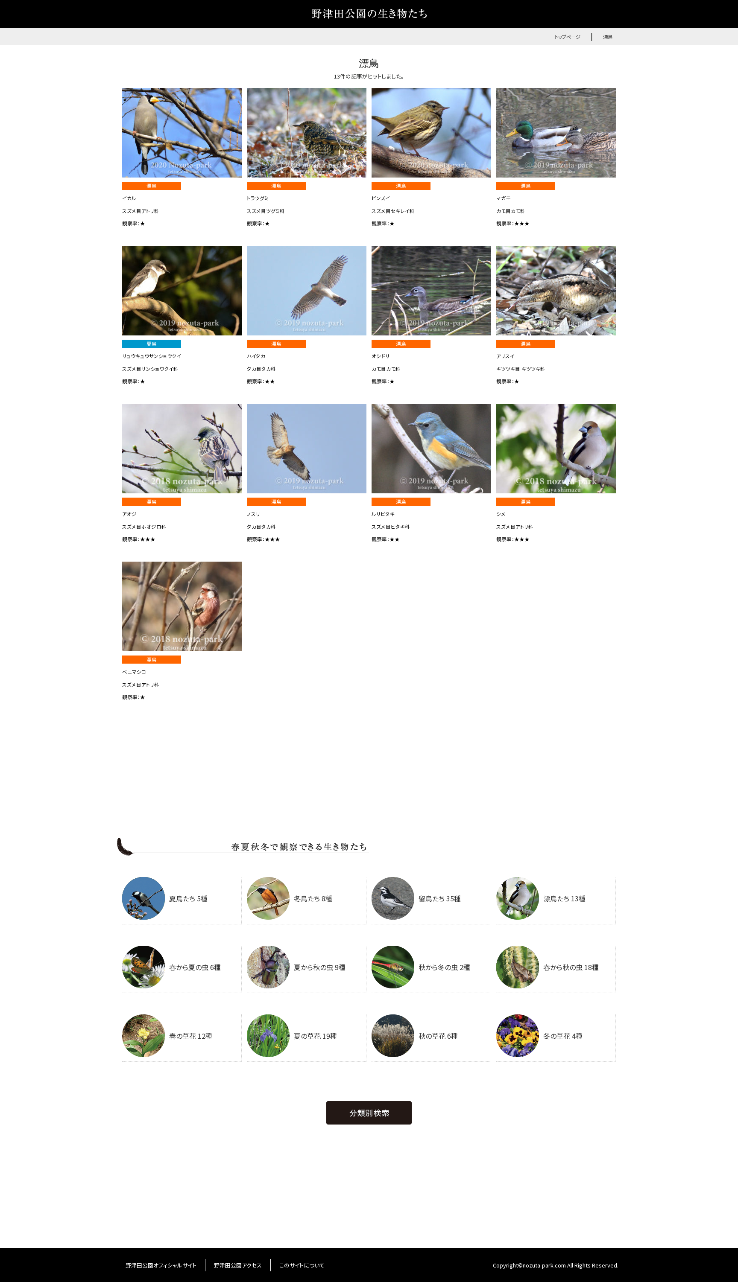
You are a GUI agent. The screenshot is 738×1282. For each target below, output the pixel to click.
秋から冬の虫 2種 (444, 967)
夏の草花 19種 (315, 1036)
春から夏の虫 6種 (195, 967)
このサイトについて (302, 1265)
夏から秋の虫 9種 (320, 967)
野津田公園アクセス (238, 1265)
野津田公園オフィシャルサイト (161, 1265)
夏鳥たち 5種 (188, 898)
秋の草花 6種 (438, 1036)
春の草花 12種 (190, 1036)
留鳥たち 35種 (440, 898)
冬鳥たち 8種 (313, 898)
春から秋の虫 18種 (571, 967)
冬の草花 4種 (563, 1036)
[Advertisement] (369, 774)
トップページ (567, 36)
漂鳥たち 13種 (564, 898)
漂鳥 (607, 36)
